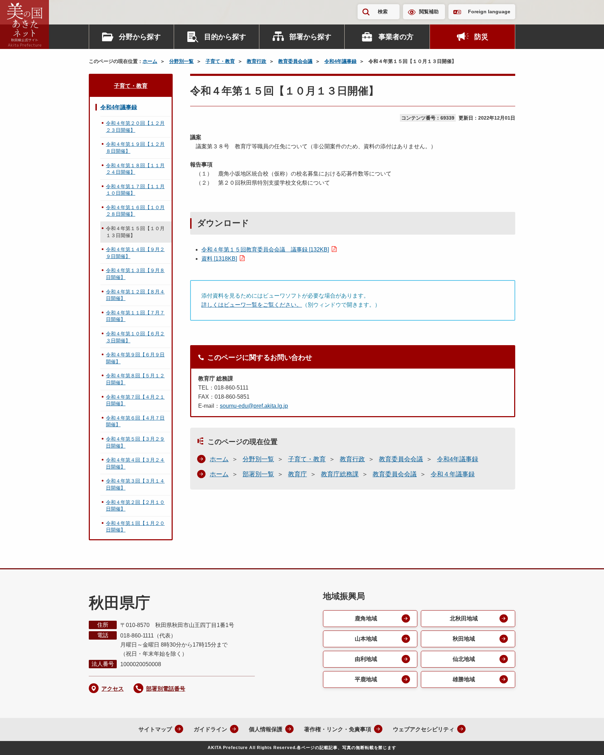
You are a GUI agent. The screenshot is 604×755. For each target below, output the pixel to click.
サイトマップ (155, 729)
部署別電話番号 (165, 689)
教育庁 (297, 474)
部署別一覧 (258, 474)
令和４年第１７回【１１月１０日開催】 (135, 190)
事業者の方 (396, 37)
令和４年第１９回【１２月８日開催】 (135, 147)
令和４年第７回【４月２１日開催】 (135, 400)
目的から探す (225, 37)
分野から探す (140, 37)
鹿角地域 (366, 618)
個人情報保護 (265, 729)
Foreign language (489, 11)
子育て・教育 (220, 61)
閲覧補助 (429, 11)
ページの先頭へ (584, 740)
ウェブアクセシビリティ (423, 729)
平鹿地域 (366, 679)
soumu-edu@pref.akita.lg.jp (254, 406)
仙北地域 (464, 659)
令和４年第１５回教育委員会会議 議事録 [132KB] (265, 249)
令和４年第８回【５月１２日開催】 (135, 379)
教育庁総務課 (340, 474)
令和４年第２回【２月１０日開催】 (135, 505)
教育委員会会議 (295, 61)
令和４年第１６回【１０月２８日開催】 (135, 211)
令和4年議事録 (340, 61)
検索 (383, 11)
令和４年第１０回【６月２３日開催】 (135, 337)
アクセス (112, 689)
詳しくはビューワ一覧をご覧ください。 (251, 305)
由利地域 (366, 659)
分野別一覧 (181, 61)
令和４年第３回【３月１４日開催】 (135, 484)
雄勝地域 (464, 679)
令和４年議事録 (453, 474)
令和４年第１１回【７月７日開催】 (135, 316)
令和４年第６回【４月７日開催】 (135, 421)
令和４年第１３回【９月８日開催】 (135, 274)
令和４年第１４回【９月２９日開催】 (135, 253)
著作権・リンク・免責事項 (337, 729)
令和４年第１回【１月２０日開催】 (135, 526)
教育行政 (256, 61)
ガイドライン (210, 729)
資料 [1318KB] (219, 259)
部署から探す (310, 37)
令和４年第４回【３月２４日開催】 (135, 463)
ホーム (150, 61)
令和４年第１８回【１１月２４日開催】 (135, 169)
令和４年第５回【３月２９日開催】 (135, 442)
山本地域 (366, 639)
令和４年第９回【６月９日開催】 (135, 358)
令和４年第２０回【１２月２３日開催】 (135, 126)
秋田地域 (464, 639)
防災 (481, 37)
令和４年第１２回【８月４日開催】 (135, 295)
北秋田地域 (464, 618)
